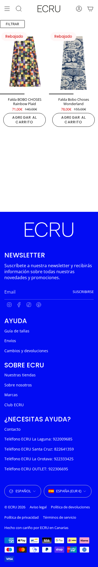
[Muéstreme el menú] (7, 8)
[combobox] (24, 542)
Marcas (11, 394)
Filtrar (12, 23)
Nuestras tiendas (20, 374)
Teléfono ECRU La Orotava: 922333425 (39, 458)
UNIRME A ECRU (25, 549)
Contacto (12, 429)
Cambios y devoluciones (26, 350)
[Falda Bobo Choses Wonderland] (73, 62)
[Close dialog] (93, 509)
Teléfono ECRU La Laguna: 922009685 (38, 439)
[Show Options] (43, 542)
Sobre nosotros (18, 385)
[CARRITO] (90, 8)
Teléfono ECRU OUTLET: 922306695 (36, 468)
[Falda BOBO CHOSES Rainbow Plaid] (24, 62)
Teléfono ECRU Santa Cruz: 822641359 (39, 449)
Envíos (10, 340)
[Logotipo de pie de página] (49, 229)
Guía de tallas (16, 330)
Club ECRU (14, 404)
